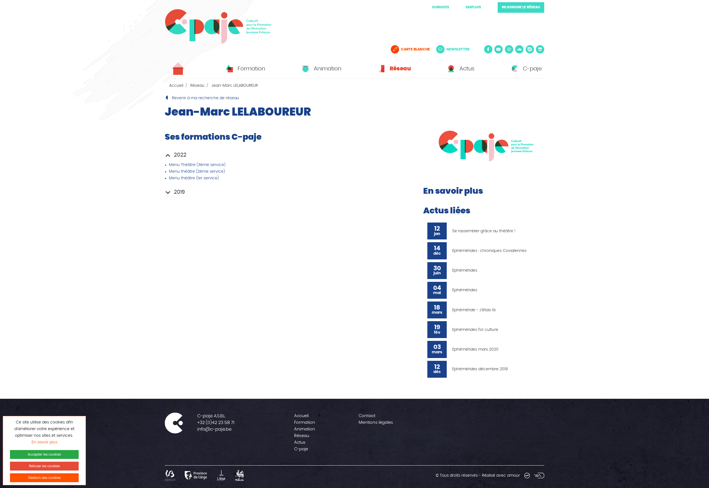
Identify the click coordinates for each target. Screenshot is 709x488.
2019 (179, 192)
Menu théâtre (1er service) (194, 178)
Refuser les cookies (44, 466)
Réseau (197, 86)
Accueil (176, 86)
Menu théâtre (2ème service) (197, 171)
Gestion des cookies (44, 477)
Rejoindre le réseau (521, 7)
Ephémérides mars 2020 (475, 349)
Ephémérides (464, 270)
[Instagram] (509, 49)
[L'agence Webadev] (539, 475)
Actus (299, 442)
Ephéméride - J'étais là (473, 310)
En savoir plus (44, 442)
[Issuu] (530, 49)
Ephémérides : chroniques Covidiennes (489, 251)
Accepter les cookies (44, 454)
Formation (304, 422)
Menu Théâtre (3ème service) (197, 165)
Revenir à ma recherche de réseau (205, 98)
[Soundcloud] (519, 49)
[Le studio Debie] (527, 475)
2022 (179, 155)
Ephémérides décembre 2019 (480, 369)
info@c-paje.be (214, 429)
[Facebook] (488, 49)
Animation (304, 429)
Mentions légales (376, 422)
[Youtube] (498, 49)
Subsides (440, 7)
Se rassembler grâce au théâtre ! (483, 231)
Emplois (473, 7)
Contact (367, 416)
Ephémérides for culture (475, 330)
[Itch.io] (540, 49)
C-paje (301, 449)
